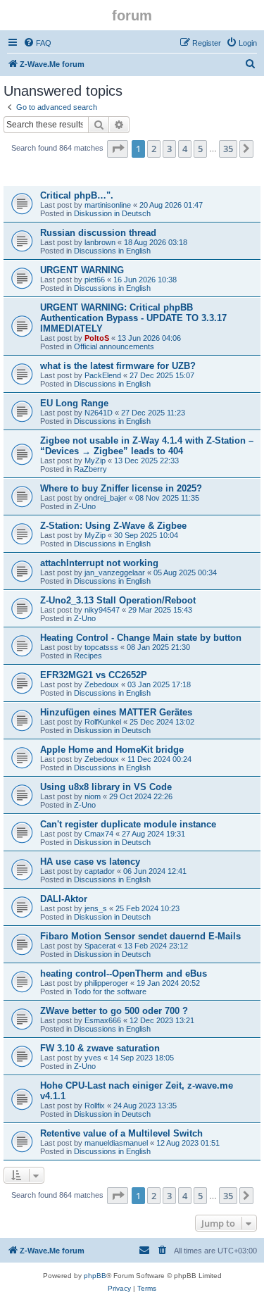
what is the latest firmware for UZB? (118, 366)
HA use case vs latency (90, 861)
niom (92, 796)
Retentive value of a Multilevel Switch (121, 1133)
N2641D (98, 412)
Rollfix (94, 1105)
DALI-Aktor (63, 899)
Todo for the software (110, 991)
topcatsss (101, 647)
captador (99, 871)
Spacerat (99, 945)
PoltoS (96, 338)
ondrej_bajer (105, 498)
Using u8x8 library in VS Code (106, 787)
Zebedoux (101, 684)
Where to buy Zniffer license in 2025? (121, 488)
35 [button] (228, 148)
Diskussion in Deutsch (112, 213)
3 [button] (169, 148)
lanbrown (99, 242)
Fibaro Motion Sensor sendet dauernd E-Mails (140, 936)
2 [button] (153, 148)
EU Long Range (74, 403)
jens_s (95, 908)
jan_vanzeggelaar (114, 572)
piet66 (94, 279)
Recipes (88, 655)
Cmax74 (98, 834)
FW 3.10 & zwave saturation (100, 1048)
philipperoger (106, 983)
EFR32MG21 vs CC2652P (93, 675)
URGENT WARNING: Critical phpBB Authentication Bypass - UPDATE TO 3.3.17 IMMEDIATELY (133, 318)
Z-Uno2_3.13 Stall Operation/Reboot (118, 600)
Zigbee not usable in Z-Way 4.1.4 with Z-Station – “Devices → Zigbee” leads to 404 (146, 445)
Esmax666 (102, 1020)
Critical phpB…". (76, 195)
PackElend (102, 375)
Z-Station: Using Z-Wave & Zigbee (113, 525)
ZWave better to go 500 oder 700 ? (114, 1011)
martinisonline (107, 205)
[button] (117, 148)
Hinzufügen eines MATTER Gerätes (116, 712)
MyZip (95, 460)
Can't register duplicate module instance (128, 824)
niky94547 (102, 610)
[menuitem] (37, 43)
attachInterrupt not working (99, 563)
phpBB (95, 1275)
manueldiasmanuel (116, 1143)
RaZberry (90, 469)
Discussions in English (112, 250)
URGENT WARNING (82, 270)
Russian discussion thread (98, 232)
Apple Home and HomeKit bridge (112, 749)
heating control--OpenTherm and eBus (123, 973)
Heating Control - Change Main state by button (140, 637)
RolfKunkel (102, 722)
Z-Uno (85, 506)
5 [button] (200, 148)
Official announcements (114, 346)
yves (92, 1057)
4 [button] (184, 148)
